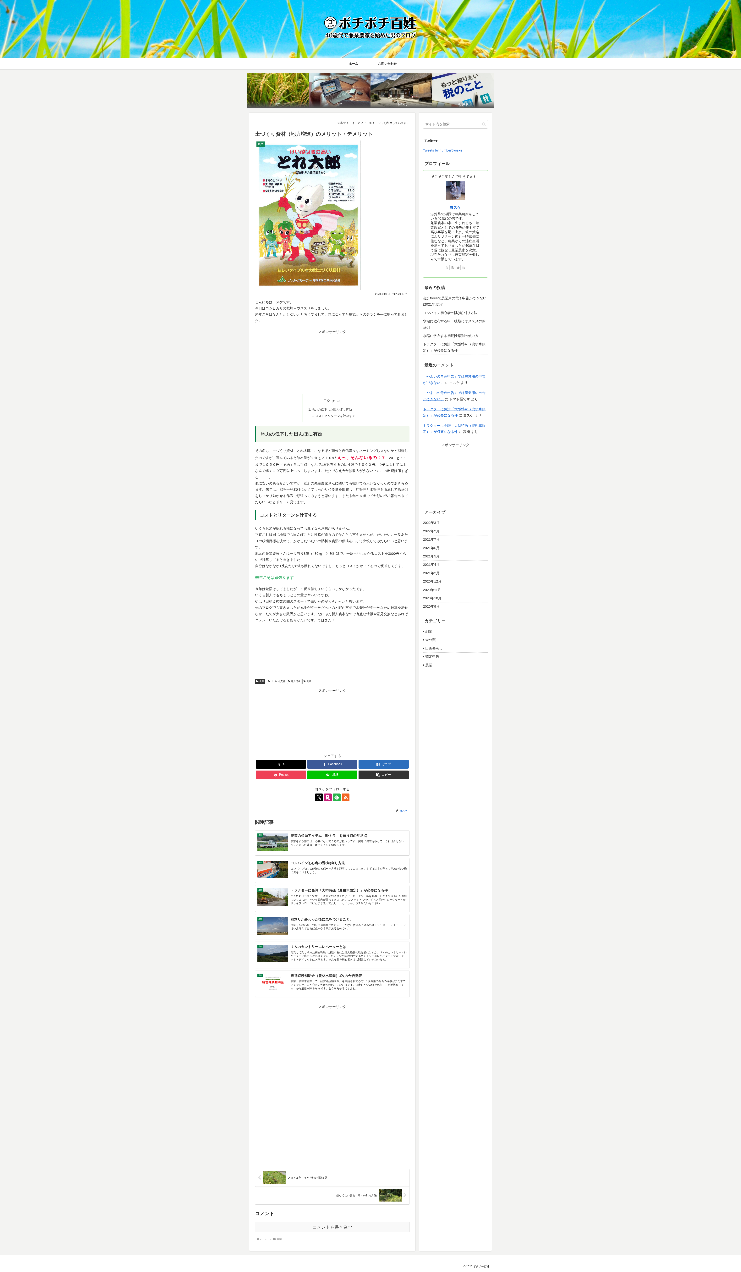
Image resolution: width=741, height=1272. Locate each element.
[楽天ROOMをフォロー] (328, 797)
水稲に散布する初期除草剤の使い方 (451, 336)
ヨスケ (455, 207)
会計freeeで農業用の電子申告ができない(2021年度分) (454, 301)
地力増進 (295, 681)
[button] (384, 775)
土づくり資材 (278, 681)
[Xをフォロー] (319, 797)
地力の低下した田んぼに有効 (332, 409)
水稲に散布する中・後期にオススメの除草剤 (454, 324)
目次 (326, 401)
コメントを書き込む (332, 1227)
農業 (261, 681)
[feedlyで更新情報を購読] (337, 797)
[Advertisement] (332, 362)
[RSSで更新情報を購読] (345, 797)
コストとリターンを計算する (335, 416)
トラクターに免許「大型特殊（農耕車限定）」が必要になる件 (454, 347)
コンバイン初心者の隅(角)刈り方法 (450, 313)
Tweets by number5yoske (442, 150)
